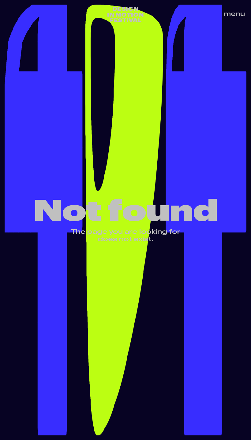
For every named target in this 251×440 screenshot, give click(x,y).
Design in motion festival (125, 14)
